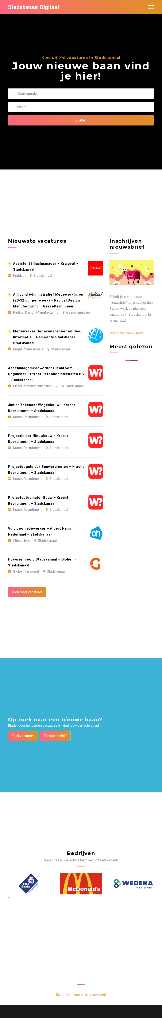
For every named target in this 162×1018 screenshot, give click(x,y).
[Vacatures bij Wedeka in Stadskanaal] (133, 884)
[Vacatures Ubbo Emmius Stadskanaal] (29, 884)
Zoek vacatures (23, 736)
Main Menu (151, 7)
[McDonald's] (81, 884)
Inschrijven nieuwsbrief (126, 333)
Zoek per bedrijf (55, 736)
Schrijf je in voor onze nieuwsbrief (81, 995)
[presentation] (8, 897)
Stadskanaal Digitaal (33, 7)
